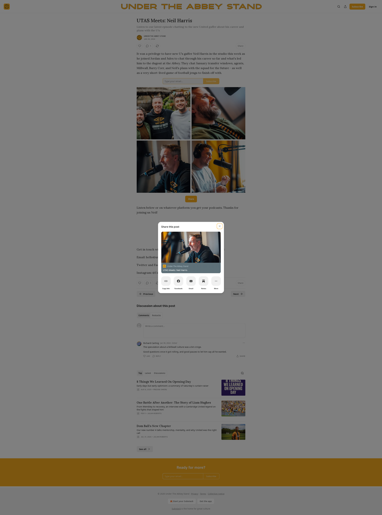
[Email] (191, 281)
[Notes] (203, 281)
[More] (216, 281)
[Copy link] (166, 281)
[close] (219, 226)
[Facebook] (178, 281)
